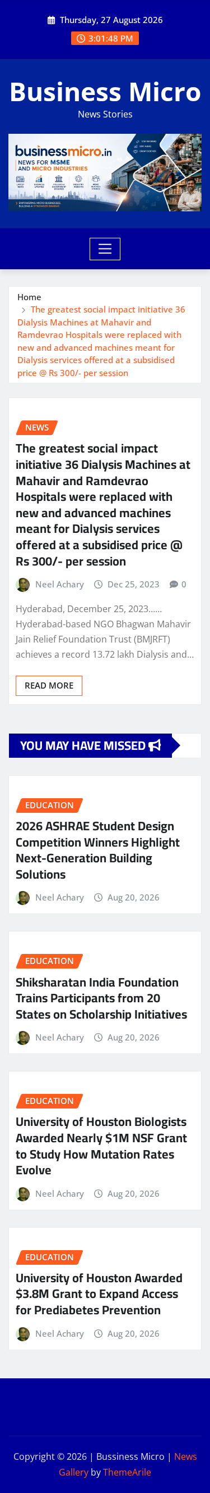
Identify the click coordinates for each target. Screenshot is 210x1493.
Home (29, 296)
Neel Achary (59, 584)
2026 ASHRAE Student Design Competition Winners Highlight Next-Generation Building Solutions (98, 850)
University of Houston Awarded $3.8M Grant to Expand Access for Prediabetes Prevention (99, 1294)
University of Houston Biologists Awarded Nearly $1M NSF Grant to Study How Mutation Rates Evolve (101, 1146)
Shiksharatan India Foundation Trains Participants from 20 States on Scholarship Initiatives (101, 998)
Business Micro (105, 91)
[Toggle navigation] (105, 249)
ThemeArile (127, 1472)
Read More (49, 685)
